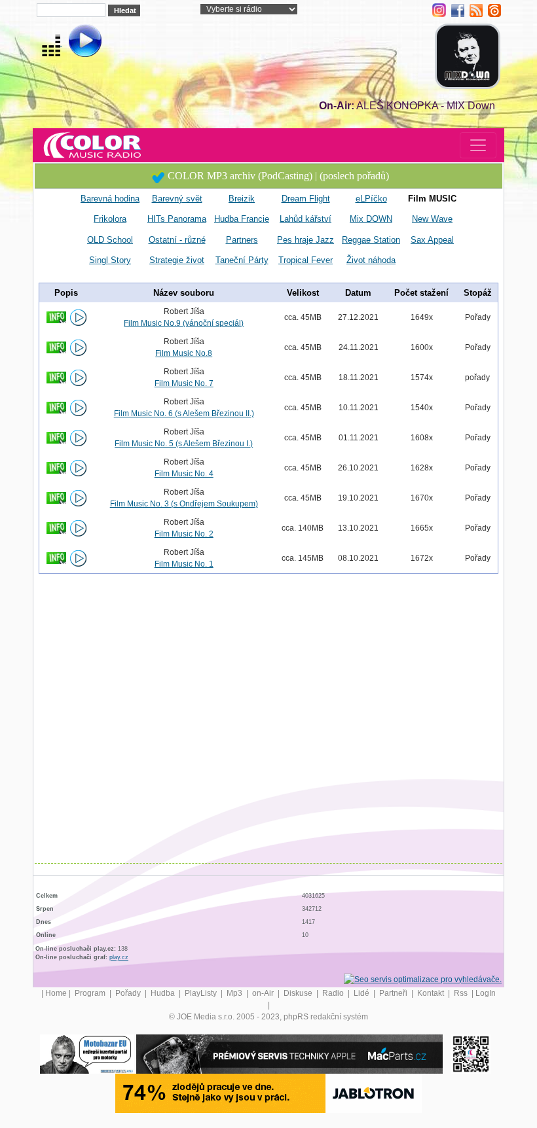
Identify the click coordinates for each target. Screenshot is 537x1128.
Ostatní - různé (177, 240)
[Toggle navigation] (478, 145)
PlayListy (202, 993)
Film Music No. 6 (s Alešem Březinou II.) (184, 413)
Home (56, 993)
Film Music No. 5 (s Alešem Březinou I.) (184, 443)
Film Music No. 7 (184, 383)
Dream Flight (306, 198)
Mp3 (235, 993)
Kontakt (431, 993)
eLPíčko (371, 198)
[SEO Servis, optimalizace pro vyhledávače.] (423, 978)
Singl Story (110, 260)
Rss (462, 993)
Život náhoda (371, 260)
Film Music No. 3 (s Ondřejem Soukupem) (184, 503)
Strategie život (176, 260)
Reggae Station (371, 240)
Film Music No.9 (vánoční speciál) (184, 323)
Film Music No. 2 (184, 533)
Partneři (394, 993)
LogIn (485, 993)
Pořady (129, 993)
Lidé (362, 993)
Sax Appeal (432, 240)
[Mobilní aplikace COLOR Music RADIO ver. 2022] (471, 1053)
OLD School (110, 240)
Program (91, 993)
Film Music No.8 (183, 353)
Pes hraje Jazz (305, 240)
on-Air (264, 993)
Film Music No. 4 (184, 473)
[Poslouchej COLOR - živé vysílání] (74, 42)
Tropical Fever (305, 260)
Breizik (242, 198)
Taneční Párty (241, 260)
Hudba (164, 993)
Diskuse (299, 993)
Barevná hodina (110, 198)
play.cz (118, 957)
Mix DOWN (371, 219)
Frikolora (110, 219)
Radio (334, 993)
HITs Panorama (176, 219)
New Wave (432, 219)
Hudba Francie (241, 219)
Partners (242, 240)
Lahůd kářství (305, 219)
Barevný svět (177, 198)
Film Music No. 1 (184, 564)
